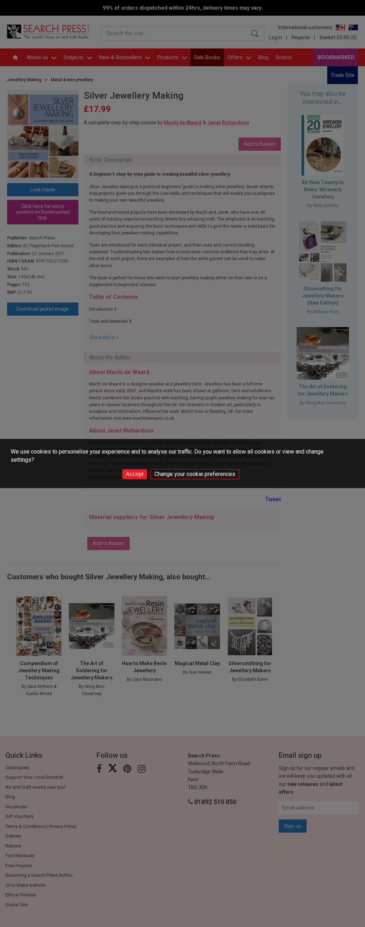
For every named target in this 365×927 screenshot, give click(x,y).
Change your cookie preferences (194, 474)
